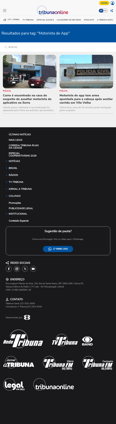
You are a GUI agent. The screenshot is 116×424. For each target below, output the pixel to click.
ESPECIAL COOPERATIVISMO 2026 (23, 154)
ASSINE (104, 3)
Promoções (15, 203)
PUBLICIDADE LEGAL (21, 208)
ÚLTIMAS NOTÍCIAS (20, 134)
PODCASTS (89, 20)
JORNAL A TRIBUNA (20, 189)
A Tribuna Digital (106, 20)
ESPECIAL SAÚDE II (45, 20)
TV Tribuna (28, 20)
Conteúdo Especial (19, 221)
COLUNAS (15, 196)
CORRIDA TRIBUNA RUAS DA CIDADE (24, 146)
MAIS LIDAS (15, 140)
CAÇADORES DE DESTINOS (69, 20)
